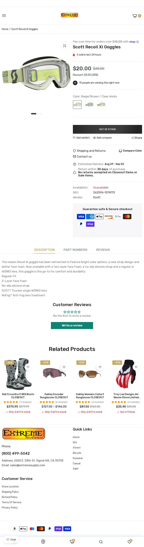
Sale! (75, 468)
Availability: (80, 187)
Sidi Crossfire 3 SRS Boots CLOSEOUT (18, 396)
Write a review (72, 325)
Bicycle (77, 453)
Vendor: (78, 197)
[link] (28, 367)
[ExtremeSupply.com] (69, 16)
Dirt (75, 442)
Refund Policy (10, 497)
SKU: (76, 192)
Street (77, 447)
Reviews (103, 250)
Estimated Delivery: (91, 164)
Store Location (10, 486)
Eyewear (78, 458)
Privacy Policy (10, 507)
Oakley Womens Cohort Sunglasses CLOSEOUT (90, 396)
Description (44, 250)
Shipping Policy (10, 491)
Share (138, 137)
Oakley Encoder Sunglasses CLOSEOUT (54, 396)
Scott (96, 197)
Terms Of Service (11, 502)
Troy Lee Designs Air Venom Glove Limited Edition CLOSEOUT (126, 396)
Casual (76, 463)
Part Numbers (75, 250)
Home (5, 29)
